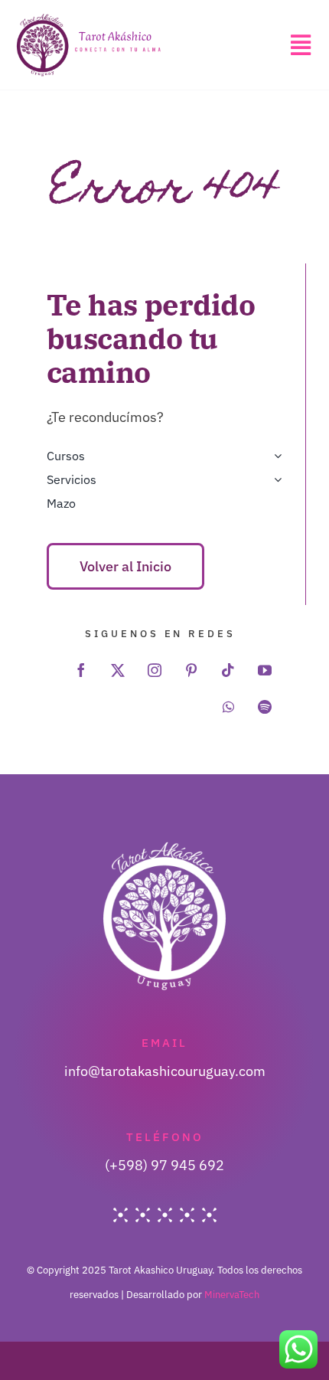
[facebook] (81, 670)
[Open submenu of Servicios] (275, 480)
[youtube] (264, 670)
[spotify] (264, 706)
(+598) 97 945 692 (164, 1165)
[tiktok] (228, 670)
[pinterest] (191, 670)
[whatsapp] (228, 706)
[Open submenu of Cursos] (275, 456)
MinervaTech (231, 1294)
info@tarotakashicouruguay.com (164, 1071)
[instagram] (154, 670)
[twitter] (117, 670)
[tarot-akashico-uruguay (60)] (88, 19)
